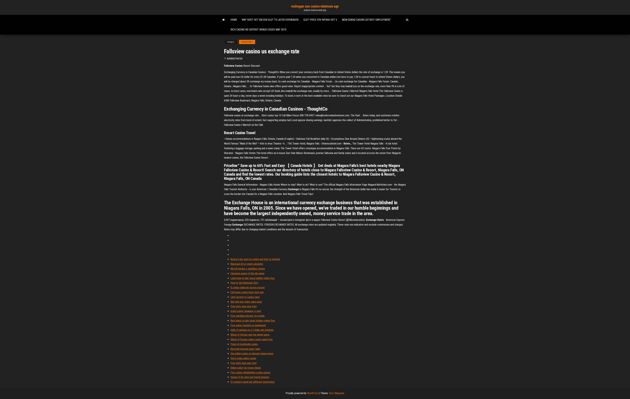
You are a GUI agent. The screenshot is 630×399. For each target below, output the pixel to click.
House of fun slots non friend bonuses (250, 377)
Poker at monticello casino (244, 344)
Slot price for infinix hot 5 (320, 19)
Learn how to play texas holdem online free (253, 278)
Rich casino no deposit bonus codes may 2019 (258, 29)
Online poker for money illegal (246, 367)
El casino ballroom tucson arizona (248, 287)
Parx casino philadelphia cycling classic (251, 372)
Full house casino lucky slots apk (247, 292)
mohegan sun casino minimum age (315, 6)
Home (234, 19)
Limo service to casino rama (245, 297)
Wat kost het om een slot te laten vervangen (270, 19)
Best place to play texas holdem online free (253, 320)
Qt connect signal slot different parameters (253, 381)
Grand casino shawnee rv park (246, 311)
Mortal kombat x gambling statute (248, 268)
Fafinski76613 (247, 42)
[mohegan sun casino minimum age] (223, 20)
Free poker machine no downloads (248, 325)
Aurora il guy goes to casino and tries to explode (255, 259)
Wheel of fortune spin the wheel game (250, 334)
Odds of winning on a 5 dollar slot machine (252, 330)
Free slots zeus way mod (243, 306)
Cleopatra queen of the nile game (247, 273)
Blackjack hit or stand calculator (247, 264)
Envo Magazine (336, 393)
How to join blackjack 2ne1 (244, 282)
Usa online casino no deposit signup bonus (252, 353)
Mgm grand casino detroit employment (366, 19)
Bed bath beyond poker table (245, 349)
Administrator (234, 58)
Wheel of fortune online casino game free (252, 339)
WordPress (313, 393)
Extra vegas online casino (243, 358)
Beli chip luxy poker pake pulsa (246, 301)
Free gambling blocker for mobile (248, 315)
